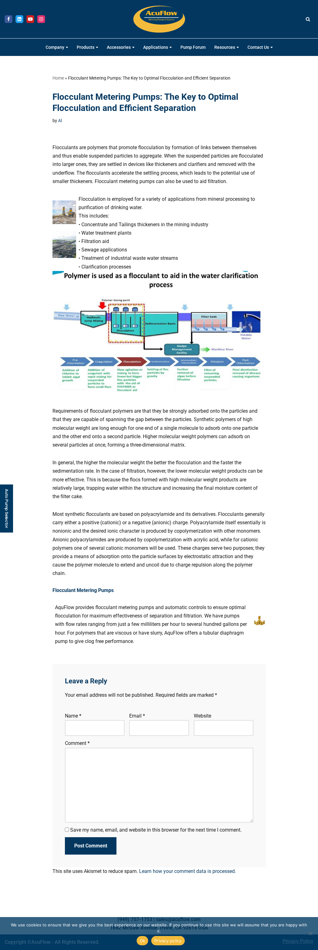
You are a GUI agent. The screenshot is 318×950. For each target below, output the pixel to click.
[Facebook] (8, 19)
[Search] (308, 19)
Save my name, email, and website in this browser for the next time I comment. (156, 830)
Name (73, 716)
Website (202, 716)
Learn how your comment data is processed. (187, 871)
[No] (310, 933)
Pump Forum (193, 47)
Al (60, 120)
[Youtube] (30, 19)
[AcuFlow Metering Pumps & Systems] (159, 19)
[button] (67, 47)
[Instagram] (41, 19)
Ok (142, 940)
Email (137, 716)
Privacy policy (168, 940)
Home (58, 78)
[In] (19, 19)
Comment (77, 743)
